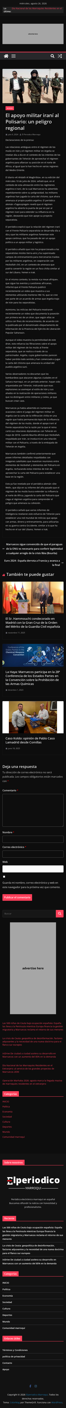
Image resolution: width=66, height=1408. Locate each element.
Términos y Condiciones (15, 1350)
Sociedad (7, 1116)
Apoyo (5, 1369)
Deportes (7, 1126)
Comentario (10, 790)
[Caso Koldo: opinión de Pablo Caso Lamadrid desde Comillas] (33, 703)
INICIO (5, 1101)
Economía (7, 1111)
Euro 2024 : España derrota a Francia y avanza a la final (32, 563)
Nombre (8, 832)
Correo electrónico (14, 847)
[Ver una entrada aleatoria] (60, 56)
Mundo (10, 108)
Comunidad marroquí (13, 1136)
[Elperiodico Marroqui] (6, 56)
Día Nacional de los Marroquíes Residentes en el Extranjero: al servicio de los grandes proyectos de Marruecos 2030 (28, 1068)
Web (5, 862)
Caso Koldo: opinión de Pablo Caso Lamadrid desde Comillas (30, 740)
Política (6, 1106)
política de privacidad (13, 1356)
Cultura (6, 1121)
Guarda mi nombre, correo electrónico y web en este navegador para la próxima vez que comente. (31, 885)
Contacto (7, 1362)
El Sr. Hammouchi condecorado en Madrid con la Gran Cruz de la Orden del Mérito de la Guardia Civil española (33, 623)
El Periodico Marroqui (31, 134)
